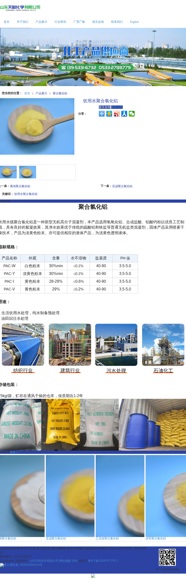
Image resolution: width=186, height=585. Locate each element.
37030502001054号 (23, 565)
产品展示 (41, 22)
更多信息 (117, 107)
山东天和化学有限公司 (43, 560)
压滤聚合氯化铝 (122, 186)
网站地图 (65, 560)
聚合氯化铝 (60, 93)
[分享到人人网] (124, 114)
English (134, 22)
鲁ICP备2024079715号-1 (103, 560)
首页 (6, 22)
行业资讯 (60, 22)
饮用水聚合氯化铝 (26, 194)
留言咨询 (104, 107)
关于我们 (22, 22)
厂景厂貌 (79, 22)
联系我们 (117, 22)
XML (74, 560)
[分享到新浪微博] (117, 114)
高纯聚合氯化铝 (20, 186)
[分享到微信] (132, 114)
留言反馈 (98, 22)
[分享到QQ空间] (109, 114)
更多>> (14, 452)
